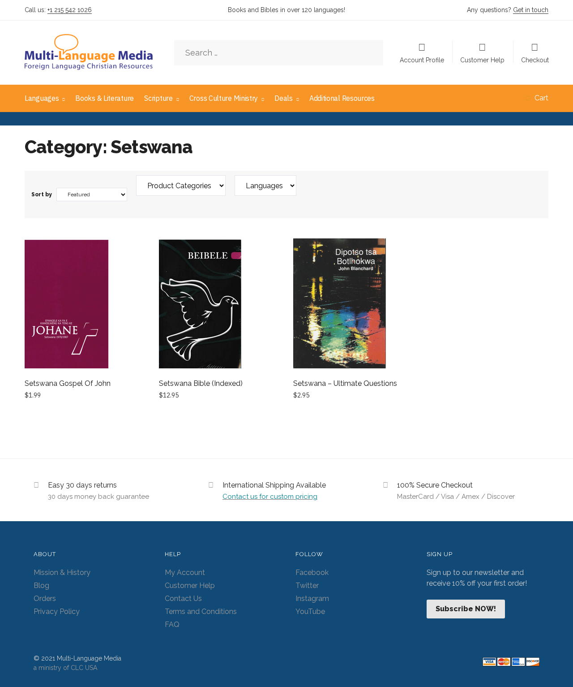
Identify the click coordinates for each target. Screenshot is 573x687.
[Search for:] (279, 53)
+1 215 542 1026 (69, 9)
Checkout (535, 59)
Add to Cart (84, 416)
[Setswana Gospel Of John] (85, 305)
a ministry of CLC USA (65, 667)
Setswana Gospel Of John (68, 383)
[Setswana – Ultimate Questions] (353, 305)
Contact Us (183, 598)
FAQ (172, 624)
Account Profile (422, 59)
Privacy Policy (57, 611)
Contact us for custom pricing (269, 497)
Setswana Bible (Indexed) (201, 383)
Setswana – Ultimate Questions (345, 383)
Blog (41, 585)
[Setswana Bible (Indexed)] (219, 305)
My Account (185, 572)
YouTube (310, 611)
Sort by (41, 194)
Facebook (312, 572)
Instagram (312, 598)
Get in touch (530, 9)
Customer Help (482, 59)
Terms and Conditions (201, 611)
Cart (541, 98)
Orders (45, 598)
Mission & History (62, 572)
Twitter (307, 585)
